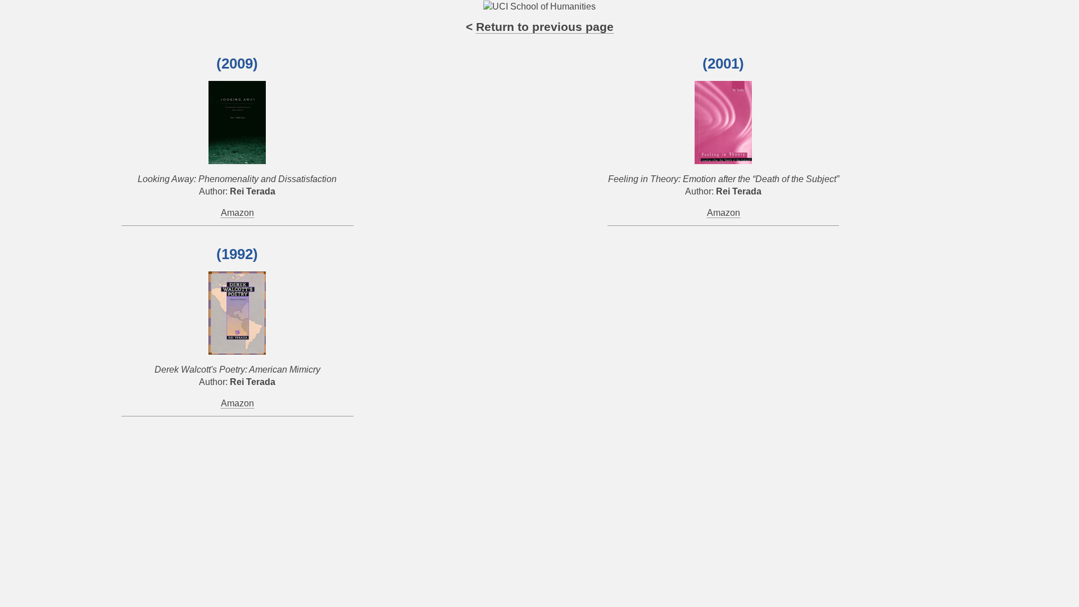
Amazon (237, 213)
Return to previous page (545, 26)
